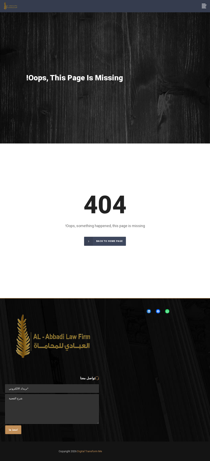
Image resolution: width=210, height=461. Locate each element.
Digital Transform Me (89, 451)
